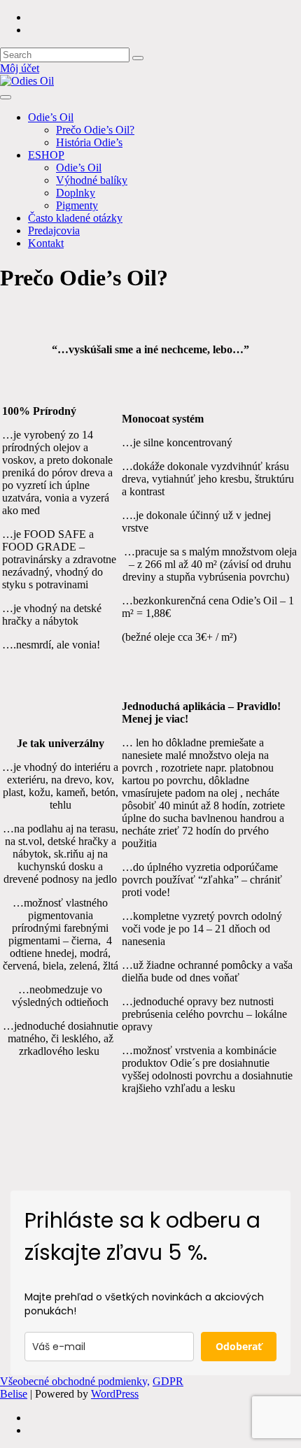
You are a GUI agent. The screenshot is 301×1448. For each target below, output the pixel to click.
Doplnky (75, 193)
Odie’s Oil (51, 117)
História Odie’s (89, 142)
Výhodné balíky (91, 180)
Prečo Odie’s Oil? (95, 130)
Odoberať (239, 1346)
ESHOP (46, 155)
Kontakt (46, 243)
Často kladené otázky (75, 218)
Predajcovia (54, 230)
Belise (13, 1394)
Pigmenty (77, 205)
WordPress (115, 1394)
